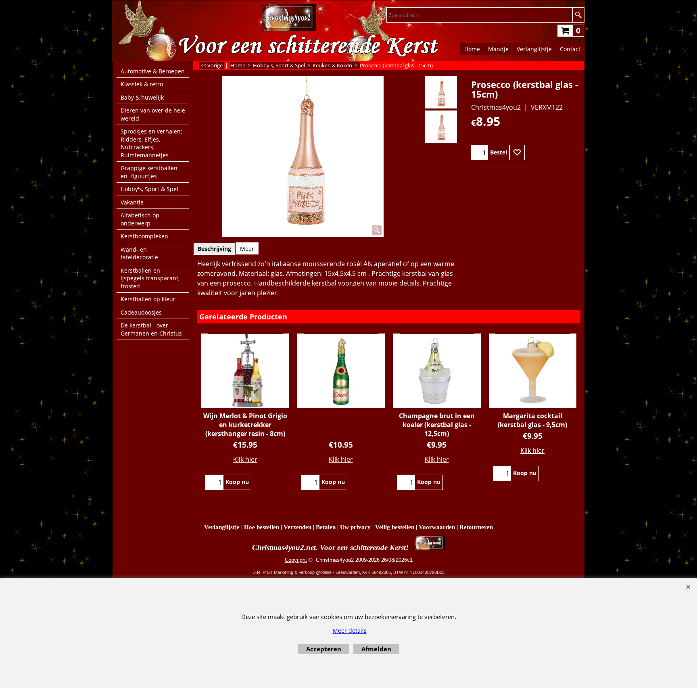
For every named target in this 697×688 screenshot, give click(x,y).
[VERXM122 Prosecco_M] (441, 126)
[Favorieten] (517, 152)
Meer (247, 248)
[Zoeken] (578, 15)
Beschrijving (214, 248)
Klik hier (245, 459)
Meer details (350, 630)
